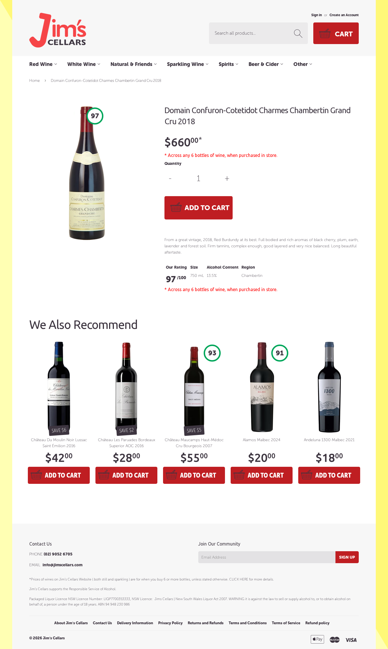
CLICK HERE (238, 579)
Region (248, 267)
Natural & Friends (132, 64)
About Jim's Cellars (71, 623)
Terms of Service (286, 623)
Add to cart (63, 475)
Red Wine (41, 64)
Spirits (227, 64)
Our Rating (176, 267)
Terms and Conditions (248, 623)
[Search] (299, 33)
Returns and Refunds (206, 623)
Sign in (316, 15)
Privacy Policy (170, 623)
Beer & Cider (264, 64)
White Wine (82, 64)
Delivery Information (135, 623)
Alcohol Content (223, 267)
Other (301, 64)
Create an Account (344, 15)
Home (34, 80)
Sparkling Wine (186, 64)
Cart (344, 34)
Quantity (172, 163)
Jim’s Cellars (54, 638)
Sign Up (347, 557)
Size (194, 267)
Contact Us (102, 623)
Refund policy (317, 623)
